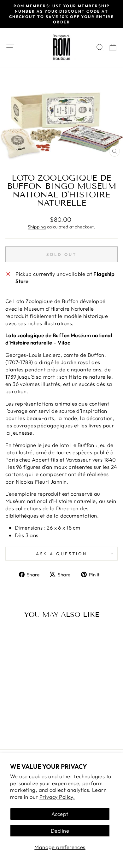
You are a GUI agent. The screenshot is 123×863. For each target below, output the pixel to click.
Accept (59, 813)
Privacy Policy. (57, 796)
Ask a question (61, 553)
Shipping (37, 227)
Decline (60, 830)
